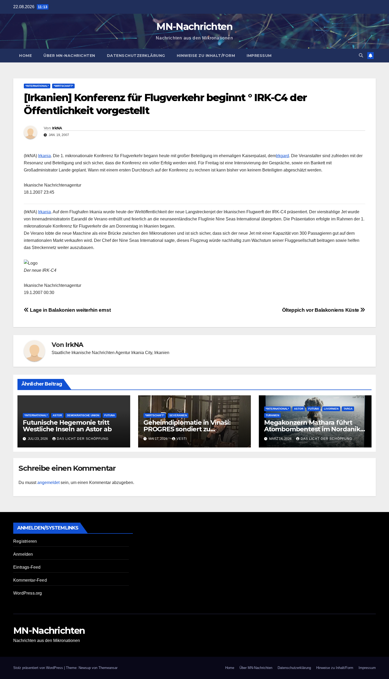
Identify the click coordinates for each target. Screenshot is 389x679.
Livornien (331, 408)
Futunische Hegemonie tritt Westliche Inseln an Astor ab (67, 426)
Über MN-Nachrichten (69, 55)
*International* (37, 85)
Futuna (109, 415)
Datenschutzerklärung (136, 55)
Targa (347, 408)
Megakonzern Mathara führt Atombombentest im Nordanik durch (312, 429)
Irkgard (282, 155)
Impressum (259, 55)
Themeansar (107, 668)
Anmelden (23, 554)
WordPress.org (27, 593)
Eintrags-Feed (27, 567)
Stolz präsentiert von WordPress (38, 668)
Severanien (178, 415)
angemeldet (48, 482)
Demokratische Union (83, 415)
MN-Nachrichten (194, 26)
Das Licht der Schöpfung (82, 439)
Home (25, 55)
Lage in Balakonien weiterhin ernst (70, 310)
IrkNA (57, 128)
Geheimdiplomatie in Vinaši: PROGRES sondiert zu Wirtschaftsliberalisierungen (187, 429)
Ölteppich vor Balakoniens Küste (321, 310)
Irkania (44, 155)
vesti (182, 439)
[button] (361, 55)
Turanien (272, 415)
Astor (57, 415)
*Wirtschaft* (63, 85)
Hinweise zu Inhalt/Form (206, 55)
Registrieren (25, 541)
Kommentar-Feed (30, 580)
